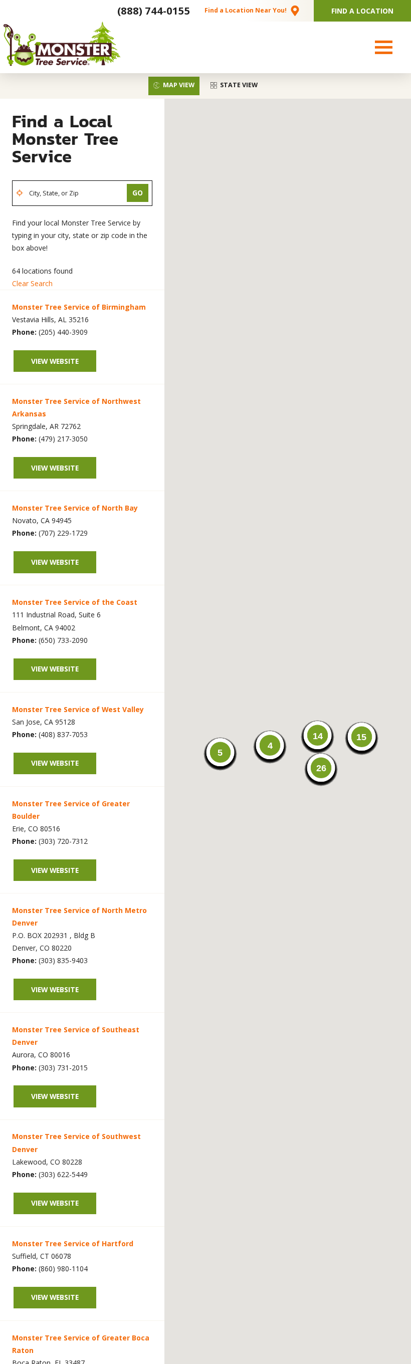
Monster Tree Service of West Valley (78, 709)
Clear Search (32, 283)
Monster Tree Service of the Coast (74, 602)
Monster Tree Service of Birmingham (79, 307)
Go (137, 192)
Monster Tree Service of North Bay (75, 508)
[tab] (173, 86)
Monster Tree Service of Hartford (72, 1243)
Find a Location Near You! (245, 10)
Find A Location (362, 11)
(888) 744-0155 (153, 11)
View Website (55, 361)
